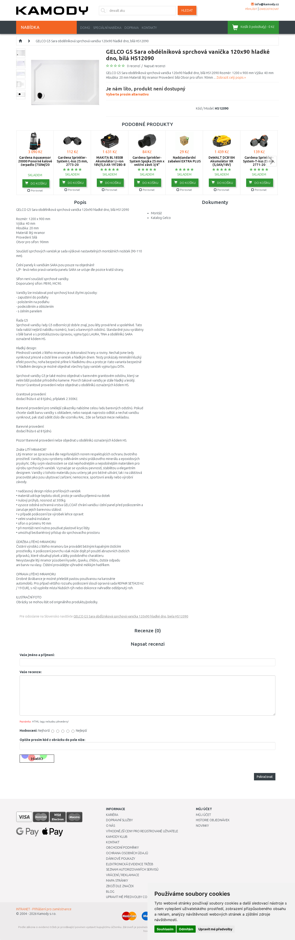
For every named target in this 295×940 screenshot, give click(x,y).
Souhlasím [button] (165, 929)
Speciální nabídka (107, 28)
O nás (110, 825)
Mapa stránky (117, 880)
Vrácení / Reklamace (122, 875)
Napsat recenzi (154, 66)
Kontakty (149, 28)
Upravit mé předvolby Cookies (131, 897)
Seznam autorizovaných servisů (132, 869)
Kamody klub (116, 837)
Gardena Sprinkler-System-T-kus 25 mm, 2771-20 (259, 161)
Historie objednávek (213, 820)
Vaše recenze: (31, 672)
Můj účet (203, 815)
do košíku (38, 183)
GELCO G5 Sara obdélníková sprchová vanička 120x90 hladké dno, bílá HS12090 (92, 41)
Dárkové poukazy (120, 858)
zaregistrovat (269, 9)
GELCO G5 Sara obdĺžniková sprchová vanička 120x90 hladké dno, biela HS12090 (131, 616)
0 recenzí (133, 66)
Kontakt (112, 842)
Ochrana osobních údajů (127, 853)
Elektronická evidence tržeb (129, 864)
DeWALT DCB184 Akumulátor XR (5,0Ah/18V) (222, 161)
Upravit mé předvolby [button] (215, 929)
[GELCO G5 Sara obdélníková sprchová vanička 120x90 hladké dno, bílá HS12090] (65, 82)
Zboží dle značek (120, 886)
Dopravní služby (119, 820)
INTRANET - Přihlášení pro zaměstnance (43, 909)
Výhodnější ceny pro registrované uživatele (142, 831)
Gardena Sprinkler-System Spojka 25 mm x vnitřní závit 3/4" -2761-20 (147, 163)
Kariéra (112, 815)
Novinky (202, 825)
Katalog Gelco (161, 218)
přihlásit (251, 9)
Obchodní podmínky (122, 847)
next (271, 161)
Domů (85, 28)
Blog (110, 891)
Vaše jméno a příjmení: (37, 655)
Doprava (131, 28)
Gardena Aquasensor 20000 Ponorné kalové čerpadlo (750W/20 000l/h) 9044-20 (35, 163)
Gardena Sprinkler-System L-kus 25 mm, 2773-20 (72, 161)
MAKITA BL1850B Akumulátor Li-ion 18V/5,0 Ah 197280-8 (109, 161)
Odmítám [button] (186, 929)
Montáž (156, 213)
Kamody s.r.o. (46, 914)
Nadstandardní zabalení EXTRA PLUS (184, 159)
